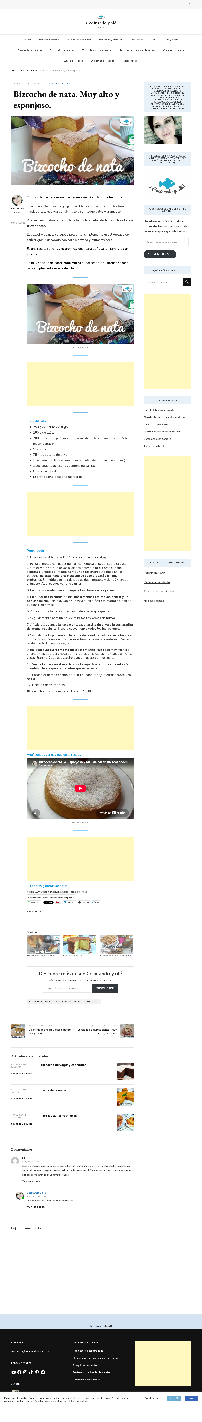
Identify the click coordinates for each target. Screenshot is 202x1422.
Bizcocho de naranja (73, 955)
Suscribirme (160, 254)
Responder (33, 1181)
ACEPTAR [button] (174, 1398)
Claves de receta (73, 61)
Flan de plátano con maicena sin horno (166, 417)
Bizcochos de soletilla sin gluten (116, 955)
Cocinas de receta (173, 50)
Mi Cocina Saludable (157, 582)
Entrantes (137, 39)
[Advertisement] (80, 384)
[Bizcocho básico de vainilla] (43, 944)
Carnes (28, 39)
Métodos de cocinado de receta (137, 50)
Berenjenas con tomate (157, 439)
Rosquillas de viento (156, 424)
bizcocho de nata (40, 1001)
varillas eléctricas (93, 601)
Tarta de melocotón (155, 446)
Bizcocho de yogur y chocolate (63, 1065)
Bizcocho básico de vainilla (40, 955)
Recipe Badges (130, 61)
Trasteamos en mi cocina (159, 591)
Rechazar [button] (191, 1398)
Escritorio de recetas (62, 50)
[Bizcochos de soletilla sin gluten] (116, 944)
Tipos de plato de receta (96, 50)
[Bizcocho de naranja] (80, 944)
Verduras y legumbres (79, 39)
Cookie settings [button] (153, 1398)
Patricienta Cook (154, 573)
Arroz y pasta (170, 39)
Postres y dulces (49, 39)
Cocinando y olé (101, 23)
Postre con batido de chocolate (162, 431)
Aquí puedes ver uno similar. (61, 583)
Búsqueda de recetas (30, 50)
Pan (153, 39)
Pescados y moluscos (111, 39)
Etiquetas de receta (102, 61)
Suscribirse (105, 988)
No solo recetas (154, 601)
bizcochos (92, 1001)
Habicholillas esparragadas (159, 410)
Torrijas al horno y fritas (59, 1116)
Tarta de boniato (53, 1090)
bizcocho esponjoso (68, 1001)
